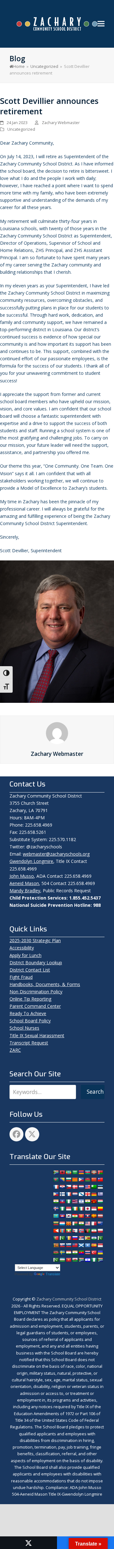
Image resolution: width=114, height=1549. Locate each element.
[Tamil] (75, 1252)
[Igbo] (62, 1208)
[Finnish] (62, 1194)
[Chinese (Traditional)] (100, 1179)
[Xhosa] (81, 1259)
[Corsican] (56, 1186)
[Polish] (100, 1230)
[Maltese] (94, 1223)
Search (95, 1091)
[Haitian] (62, 1201)
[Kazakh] (56, 1215)
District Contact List (30, 970)
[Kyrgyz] (81, 1215)
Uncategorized (21, 129)
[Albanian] (62, 1172)
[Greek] (100, 1194)
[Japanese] (87, 1208)
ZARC (15, 1050)
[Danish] (75, 1186)
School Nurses (24, 1028)
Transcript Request (29, 1043)
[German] (94, 1194)
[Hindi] (87, 1201)
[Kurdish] (75, 1215)
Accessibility (22, 948)
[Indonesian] (68, 1208)
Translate (53, 1274)
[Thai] (87, 1252)
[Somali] (87, 1245)
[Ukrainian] (100, 1252)
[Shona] (87, 1238)
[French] (68, 1194)
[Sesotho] (94, 1238)
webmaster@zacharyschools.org (56, 854)
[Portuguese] (56, 1238)
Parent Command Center (35, 1006)
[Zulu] (100, 1259)
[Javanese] (94, 1208)
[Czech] (68, 1186)
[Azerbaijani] (87, 1172)
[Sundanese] (100, 1245)
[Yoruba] (94, 1259)
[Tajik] (68, 1252)
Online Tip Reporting (30, 999)
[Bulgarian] (68, 1179)
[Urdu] (56, 1259)
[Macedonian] (68, 1223)
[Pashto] (87, 1230)
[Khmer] (62, 1215)
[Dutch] (81, 1186)
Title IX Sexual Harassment (37, 1035)
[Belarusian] (100, 1172)
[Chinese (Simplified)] (94, 1179)
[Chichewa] (87, 1179)
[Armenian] (81, 1172)
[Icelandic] (56, 1208)
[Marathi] (56, 1230)
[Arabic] (75, 1172)
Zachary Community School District (68, 1299)
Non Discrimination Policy (36, 992)
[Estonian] (100, 1186)
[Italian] (81, 1208)
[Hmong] (94, 1201)
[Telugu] (81, 1252)
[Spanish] (94, 1245)
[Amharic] (68, 1172)
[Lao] (87, 1215)
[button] (101, 24)
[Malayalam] (81, 1223)
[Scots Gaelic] (81, 1245)
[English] (87, 1186)
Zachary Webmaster (61, 122)
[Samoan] (75, 1245)
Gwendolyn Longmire (31, 861)
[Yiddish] (87, 1259)
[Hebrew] (81, 1201)
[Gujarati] (56, 1201)
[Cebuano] (81, 1179)
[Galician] (81, 1194)
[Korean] (68, 1215)
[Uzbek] (62, 1259)
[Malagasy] (75, 1223)
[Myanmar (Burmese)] (68, 1230)
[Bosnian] (62, 1179)
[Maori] (100, 1223)
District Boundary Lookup (36, 963)
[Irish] (75, 1208)
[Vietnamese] (68, 1259)
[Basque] (94, 1172)
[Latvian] (100, 1215)
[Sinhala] (56, 1245)
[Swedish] (62, 1252)
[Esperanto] (94, 1186)
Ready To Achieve (28, 1013)
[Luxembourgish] (62, 1223)
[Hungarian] (100, 1201)
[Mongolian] (62, 1230)
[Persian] (94, 1230)
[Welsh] (75, 1259)
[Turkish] (94, 1252)
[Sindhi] (100, 1238)
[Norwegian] (81, 1230)
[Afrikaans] (56, 1172)
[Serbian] (81, 1238)
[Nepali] (75, 1230)
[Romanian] (68, 1238)
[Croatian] (62, 1186)
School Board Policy (30, 1021)
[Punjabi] (62, 1238)
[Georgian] (87, 1194)
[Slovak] (62, 1245)
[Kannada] (100, 1208)
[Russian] (75, 1238)
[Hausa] (68, 1201)
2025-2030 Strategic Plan (35, 940)
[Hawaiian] (75, 1201)
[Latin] (94, 1215)
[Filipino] (56, 1194)
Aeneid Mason (24, 883)
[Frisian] (75, 1194)
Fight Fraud (21, 977)
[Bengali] (56, 1179)
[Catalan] (75, 1179)
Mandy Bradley (25, 891)
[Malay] (87, 1223)
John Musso (22, 876)
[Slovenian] (68, 1245)
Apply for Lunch (25, 955)
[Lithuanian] (56, 1223)
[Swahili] (56, 1252)
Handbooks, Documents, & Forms (45, 984)
